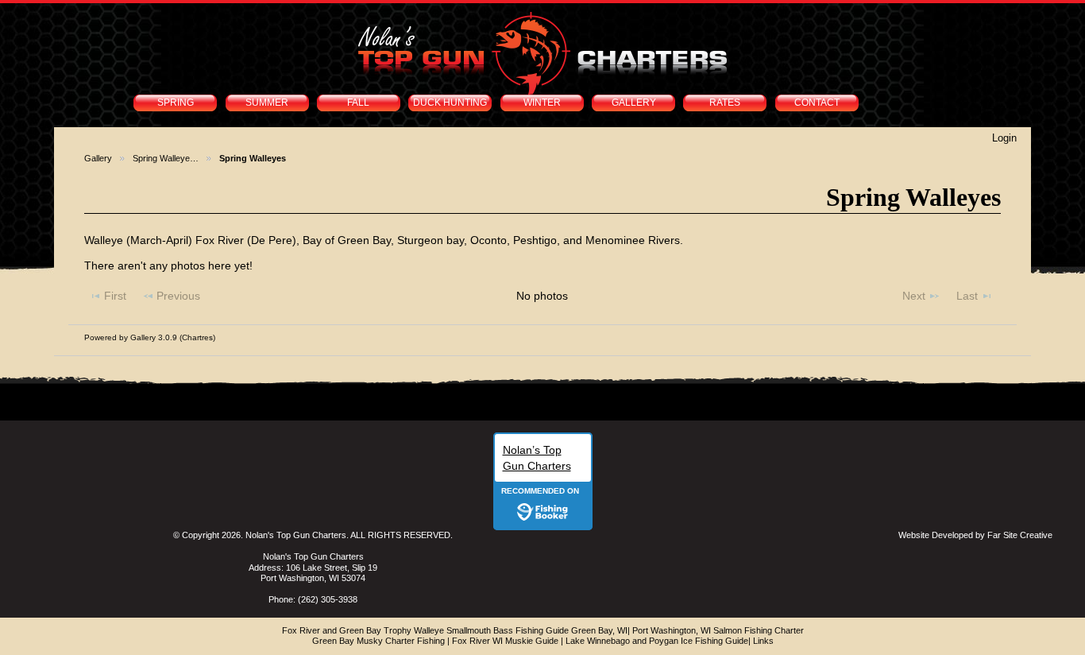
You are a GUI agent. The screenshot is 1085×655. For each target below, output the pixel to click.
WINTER (542, 102)
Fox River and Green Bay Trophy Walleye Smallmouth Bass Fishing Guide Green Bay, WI (454, 630)
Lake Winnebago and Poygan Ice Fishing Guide (657, 640)
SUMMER (266, 102)
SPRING (175, 102)
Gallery (98, 158)
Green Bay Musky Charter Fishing (378, 640)
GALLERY (634, 102)
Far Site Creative (1019, 535)
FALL (358, 102)
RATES (724, 102)
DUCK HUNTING (450, 102)
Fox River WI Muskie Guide (505, 640)
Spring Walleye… (166, 158)
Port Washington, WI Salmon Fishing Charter (718, 630)
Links (763, 640)
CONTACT (817, 102)
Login (1004, 138)
